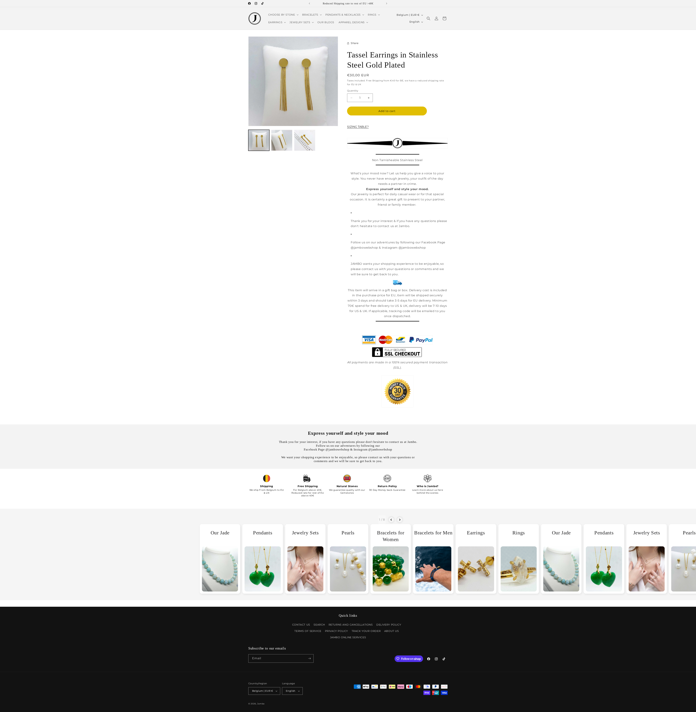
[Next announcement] (387, 3)
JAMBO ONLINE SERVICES (348, 637)
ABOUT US (391, 631)
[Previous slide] (391, 519)
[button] (283, 14)
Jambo (261, 703)
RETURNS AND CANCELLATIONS (351, 624)
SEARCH (319, 624)
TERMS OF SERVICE (307, 631)
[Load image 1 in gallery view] (258, 140)
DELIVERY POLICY (388, 624)
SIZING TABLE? (358, 126)
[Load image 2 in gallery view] (281, 140)
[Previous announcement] (309, 3)
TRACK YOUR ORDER (366, 631)
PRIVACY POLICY (336, 631)
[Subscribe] (309, 658)
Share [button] (355, 43)
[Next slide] (399, 519)
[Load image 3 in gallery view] (304, 140)
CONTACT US (301, 624)
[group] (220, 559)
